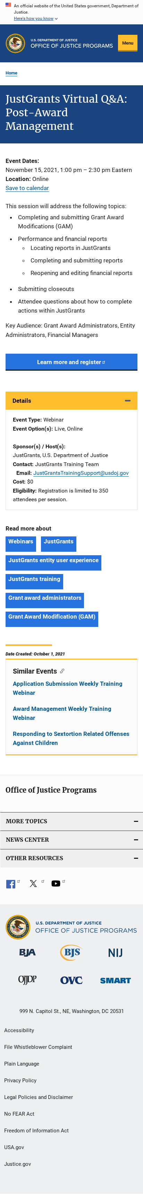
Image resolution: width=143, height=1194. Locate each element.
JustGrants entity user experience (53, 560)
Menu (127, 43)
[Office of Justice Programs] (15, 43)
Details (21, 400)
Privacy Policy (20, 1080)
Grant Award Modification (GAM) (51, 616)
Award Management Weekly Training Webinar (62, 713)
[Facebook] (13, 886)
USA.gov (14, 1147)
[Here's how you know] (71, 12)
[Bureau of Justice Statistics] (71, 962)
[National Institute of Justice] (116, 958)
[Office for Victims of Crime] (71, 985)
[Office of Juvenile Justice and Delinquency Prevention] (27, 986)
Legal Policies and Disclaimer (38, 1097)
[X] (35, 886)
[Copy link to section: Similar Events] (60, 670)
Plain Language (21, 1064)
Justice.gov (17, 1164)
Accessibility (19, 1030)
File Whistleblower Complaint (38, 1047)
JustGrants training (34, 578)
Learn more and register (69, 362)
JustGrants (59, 541)
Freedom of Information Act (36, 1131)
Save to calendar (27, 187)
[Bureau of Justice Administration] (27, 958)
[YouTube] (58, 886)
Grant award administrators (44, 597)
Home (11, 73)
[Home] (72, 43)
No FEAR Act (19, 1114)
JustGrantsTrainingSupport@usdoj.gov (81, 473)
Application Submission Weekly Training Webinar (68, 688)
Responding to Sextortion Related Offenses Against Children (71, 738)
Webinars (20, 541)
